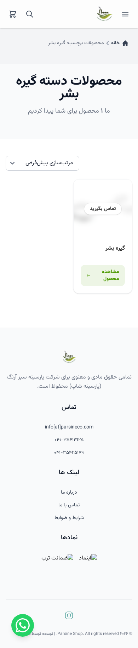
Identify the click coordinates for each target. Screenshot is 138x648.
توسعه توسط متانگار (36, 634)
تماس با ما (69, 505)
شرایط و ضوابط (69, 518)
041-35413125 (69, 440)
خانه (115, 43)
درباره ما (69, 492)
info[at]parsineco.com (69, 427)
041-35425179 (69, 453)
